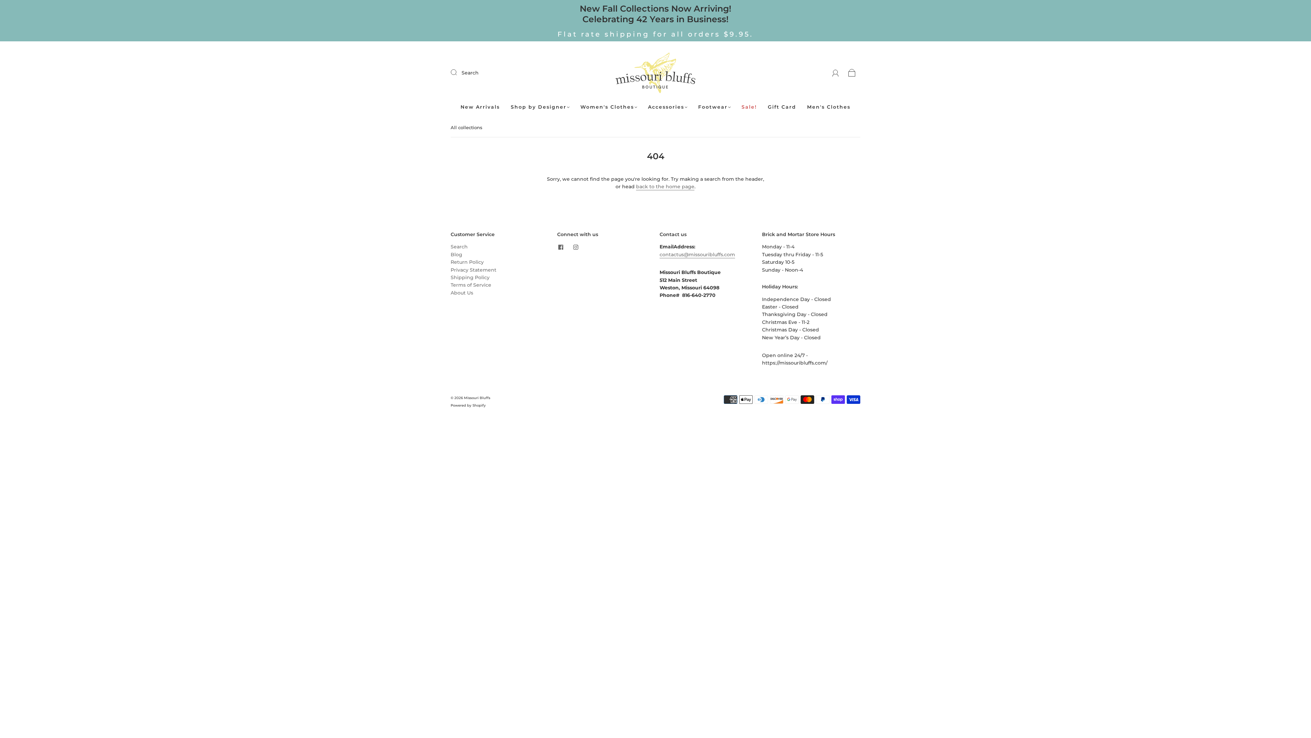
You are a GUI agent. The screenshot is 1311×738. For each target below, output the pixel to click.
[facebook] (560, 247)
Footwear (713, 107)
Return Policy (467, 262)
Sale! (749, 107)
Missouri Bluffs (477, 398)
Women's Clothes (607, 107)
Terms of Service (471, 285)
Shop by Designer (538, 107)
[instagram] (575, 247)
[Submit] (458, 72)
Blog (456, 254)
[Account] (836, 73)
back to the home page (665, 186)
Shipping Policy (470, 277)
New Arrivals (480, 107)
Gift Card (782, 107)
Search (470, 73)
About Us (462, 293)
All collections (466, 127)
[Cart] (852, 73)
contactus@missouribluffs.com (697, 254)
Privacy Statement (473, 270)
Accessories (666, 107)
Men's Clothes (828, 107)
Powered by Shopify (468, 405)
